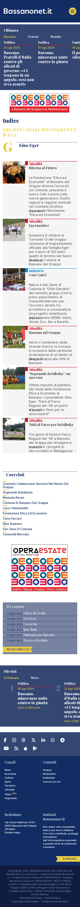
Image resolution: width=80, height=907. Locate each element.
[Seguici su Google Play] (35, 749)
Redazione (49, 773)
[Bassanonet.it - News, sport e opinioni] (40, 11)
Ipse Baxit (30, 629)
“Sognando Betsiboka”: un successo (50, 375)
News (8, 769)
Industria (36, 271)
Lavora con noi (51, 781)
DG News (29, 618)
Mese (35, 678)
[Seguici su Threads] (23, 740)
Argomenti (11, 798)
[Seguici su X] (33, 740)
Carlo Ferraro (12, 518)
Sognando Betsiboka (18, 492)
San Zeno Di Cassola (17, 529)
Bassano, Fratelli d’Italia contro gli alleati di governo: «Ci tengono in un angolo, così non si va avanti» (19, 68)
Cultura (9, 777)
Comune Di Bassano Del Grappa (25, 503)
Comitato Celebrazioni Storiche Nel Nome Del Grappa (35, 485)
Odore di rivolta (34, 613)
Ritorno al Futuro (43, 168)
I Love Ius (30, 624)
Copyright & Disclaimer (25, 901)
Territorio (10, 785)
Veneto (33, 36)
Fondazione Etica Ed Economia (25, 513)
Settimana (11, 678)
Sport (8, 781)
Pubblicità (49, 777)
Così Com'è (38, 275)
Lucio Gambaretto (15, 508)
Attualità (35, 163)
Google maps (12, 832)
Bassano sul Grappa (44, 332)
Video (11, 794)
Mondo (55, 36)
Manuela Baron (13, 497)
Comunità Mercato (16, 534)
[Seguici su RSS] (16, 749)
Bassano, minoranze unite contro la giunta (53, 57)
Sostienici (69, 858)
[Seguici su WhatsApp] (53, 740)
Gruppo (47, 769)
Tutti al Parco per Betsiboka (51, 424)
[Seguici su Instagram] (14, 740)
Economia (10, 773)
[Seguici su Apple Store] (25, 749)
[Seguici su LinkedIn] (43, 740)
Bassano (10, 36)
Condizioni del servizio (54, 901)
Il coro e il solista (35, 640)
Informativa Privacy (30, 897)
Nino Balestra (12, 524)
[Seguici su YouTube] (6, 749)
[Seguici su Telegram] (62, 740)
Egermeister (39, 225)
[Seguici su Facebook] (5, 740)
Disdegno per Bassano (39, 635)
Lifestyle (10, 789)
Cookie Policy (53, 897)
